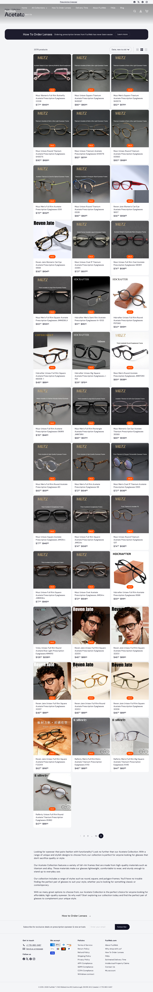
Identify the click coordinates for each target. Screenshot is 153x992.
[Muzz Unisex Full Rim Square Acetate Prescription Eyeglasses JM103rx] (91, 523)
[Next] (101, 836)
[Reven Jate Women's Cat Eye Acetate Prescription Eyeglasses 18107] (130, 192)
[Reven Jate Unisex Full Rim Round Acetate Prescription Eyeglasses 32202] (91, 689)
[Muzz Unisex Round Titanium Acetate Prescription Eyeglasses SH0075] (52, 137)
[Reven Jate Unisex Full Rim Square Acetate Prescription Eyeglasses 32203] (130, 634)
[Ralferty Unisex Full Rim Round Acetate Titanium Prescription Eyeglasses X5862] (52, 800)
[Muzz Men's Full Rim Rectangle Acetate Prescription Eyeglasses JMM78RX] (91, 414)
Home (24, 8)
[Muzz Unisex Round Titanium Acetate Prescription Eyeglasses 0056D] (130, 137)
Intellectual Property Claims (117, 963)
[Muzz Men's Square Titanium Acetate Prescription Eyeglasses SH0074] (130, 81)
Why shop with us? (113, 949)
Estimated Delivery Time (115, 959)
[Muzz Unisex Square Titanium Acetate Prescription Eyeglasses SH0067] (91, 81)
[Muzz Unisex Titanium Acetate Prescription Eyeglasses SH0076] (91, 135)
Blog (122, 8)
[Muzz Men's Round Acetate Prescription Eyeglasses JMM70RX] (130, 357)
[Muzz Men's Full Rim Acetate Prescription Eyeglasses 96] (91, 469)
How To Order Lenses (68, 2)
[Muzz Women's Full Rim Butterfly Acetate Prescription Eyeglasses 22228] (52, 81)
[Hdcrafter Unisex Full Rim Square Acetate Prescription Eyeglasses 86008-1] (52, 359)
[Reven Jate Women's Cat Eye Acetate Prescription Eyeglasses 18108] (52, 248)
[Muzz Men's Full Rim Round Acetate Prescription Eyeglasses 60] (52, 469)
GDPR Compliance (85, 967)
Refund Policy (84, 952)
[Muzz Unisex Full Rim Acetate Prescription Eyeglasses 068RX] (52, 413)
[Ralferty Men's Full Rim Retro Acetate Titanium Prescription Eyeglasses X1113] (91, 745)
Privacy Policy (84, 959)
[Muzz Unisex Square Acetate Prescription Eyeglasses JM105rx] (52, 521)
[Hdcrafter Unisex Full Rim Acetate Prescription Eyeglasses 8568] (130, 577)
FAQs (113, 8)
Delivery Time (82, 8)
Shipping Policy (84, 956)
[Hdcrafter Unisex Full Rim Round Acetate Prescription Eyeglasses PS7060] (130, 303)
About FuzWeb (99, 8)
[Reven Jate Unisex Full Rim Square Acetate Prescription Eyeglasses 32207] (52, 689)
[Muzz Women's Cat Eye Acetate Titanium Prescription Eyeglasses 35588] (130, 414)
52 (96, 836)
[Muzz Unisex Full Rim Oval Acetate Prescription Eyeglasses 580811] (130, 246)
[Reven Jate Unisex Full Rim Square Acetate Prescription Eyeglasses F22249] (52, 745)
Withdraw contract (86, 974)
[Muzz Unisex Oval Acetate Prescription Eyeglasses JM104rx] (91, 577)
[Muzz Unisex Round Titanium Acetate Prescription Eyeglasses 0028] (91, 192)
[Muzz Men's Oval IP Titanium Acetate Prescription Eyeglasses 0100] (130, 469)
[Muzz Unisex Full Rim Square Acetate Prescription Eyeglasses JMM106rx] (52, 578)
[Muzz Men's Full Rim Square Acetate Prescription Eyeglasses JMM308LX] (52, 302)
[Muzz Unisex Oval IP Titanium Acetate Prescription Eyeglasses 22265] (91, 248)
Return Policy (83, 949)
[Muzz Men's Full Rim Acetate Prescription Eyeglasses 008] (52, 191)
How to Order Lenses (76, 915)
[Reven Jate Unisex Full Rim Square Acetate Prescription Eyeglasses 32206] (130, 689)
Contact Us (27, 14)
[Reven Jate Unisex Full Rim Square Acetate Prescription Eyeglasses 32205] (91, 634)
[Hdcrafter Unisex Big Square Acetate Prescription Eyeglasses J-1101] (91, 359)
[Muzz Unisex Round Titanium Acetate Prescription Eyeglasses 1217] (130, 523)
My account (110, 970)
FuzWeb (10, 11)
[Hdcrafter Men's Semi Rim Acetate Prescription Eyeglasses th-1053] (91, 302)
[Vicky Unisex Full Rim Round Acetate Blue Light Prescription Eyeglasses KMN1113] (52, 634)
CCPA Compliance (85, 970)
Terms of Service (85, 945)
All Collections (38, 8)
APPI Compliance (85, 963)
